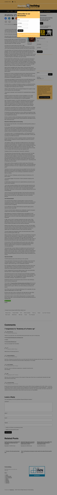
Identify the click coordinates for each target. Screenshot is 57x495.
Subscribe (20, 30)
